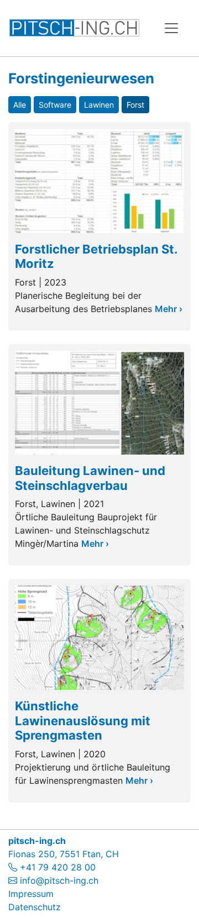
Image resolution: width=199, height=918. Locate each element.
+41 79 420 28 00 (56, 867)
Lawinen (99, 104)
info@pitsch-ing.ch (59, 880)
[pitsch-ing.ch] (74, 28)
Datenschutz (34, 906)
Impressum (31, 893)
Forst (135, 104)
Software (55, 104)
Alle (19, 104)
